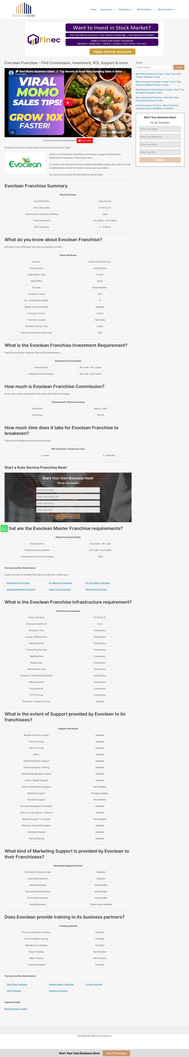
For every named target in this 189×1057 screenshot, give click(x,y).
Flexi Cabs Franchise (17, 984)
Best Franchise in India (16, 1009)
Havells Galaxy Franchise (61, 984)
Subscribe (86, 140)
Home (93, 9)
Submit (68, 516)
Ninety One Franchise (96, 589)
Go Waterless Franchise (60, 583)
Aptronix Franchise (58, 990)
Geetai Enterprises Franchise (21, 589)
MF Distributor (144, 9)
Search (139, 62)
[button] (113, 9)
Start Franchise (116, 1053)
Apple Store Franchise (60, 589)
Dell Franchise (14, 990)
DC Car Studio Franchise (98, 583)
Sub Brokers (124, 9)
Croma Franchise (94, 984)
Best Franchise (165, 9)
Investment (106, 9)
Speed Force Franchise (18, 583)
